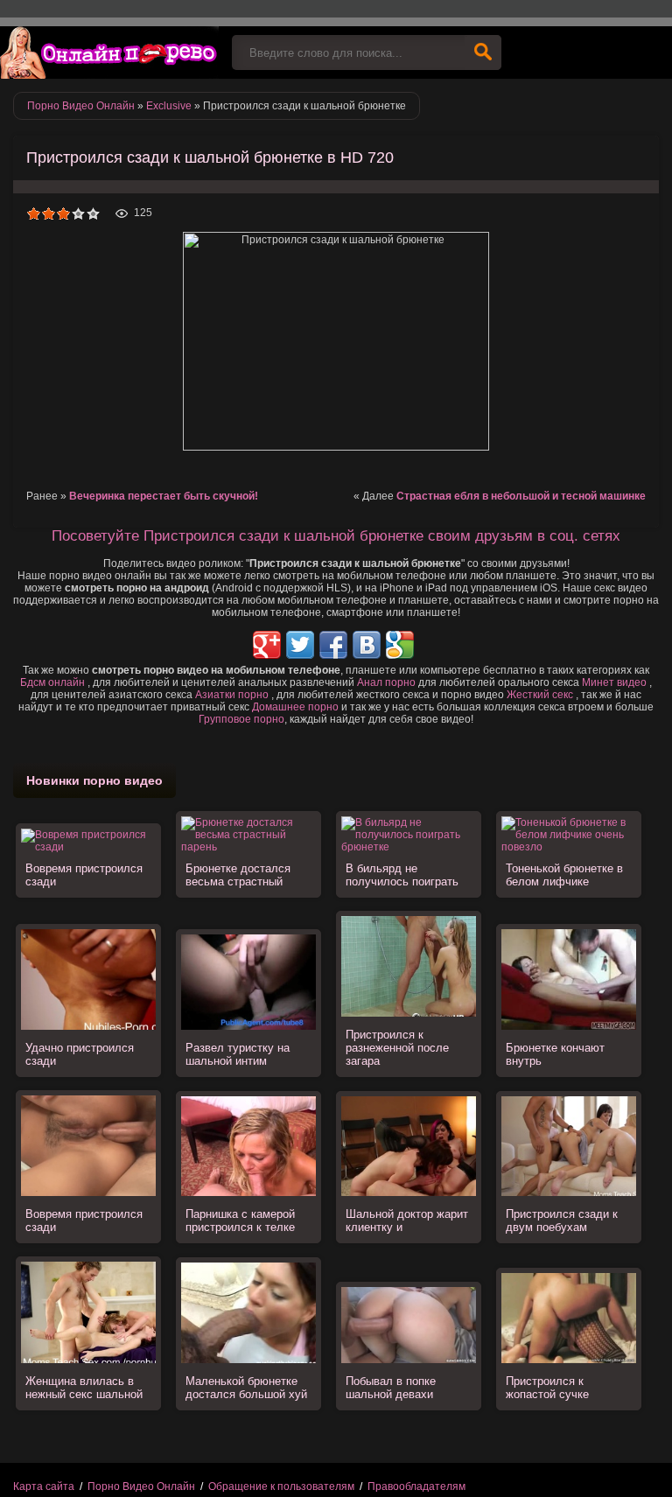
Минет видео (614, 682)
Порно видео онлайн (109, 52)
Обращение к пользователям (281, 1486)
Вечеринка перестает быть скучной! (163, 496)
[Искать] (483, 52)
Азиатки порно (232, 695)
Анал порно (386, 682)
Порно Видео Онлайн (141, 1486)
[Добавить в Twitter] (300, 645)
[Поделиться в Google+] (267, 645)
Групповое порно (241, 719)
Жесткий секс (540, 695)
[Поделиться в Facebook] (333, 645)
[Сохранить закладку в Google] (400, 645)
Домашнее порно (295, 707)
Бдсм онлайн (52, 682)
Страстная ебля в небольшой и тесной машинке (521, 496)
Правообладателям (417, 1486)
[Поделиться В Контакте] (367, 645)
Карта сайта (43, 1486)
